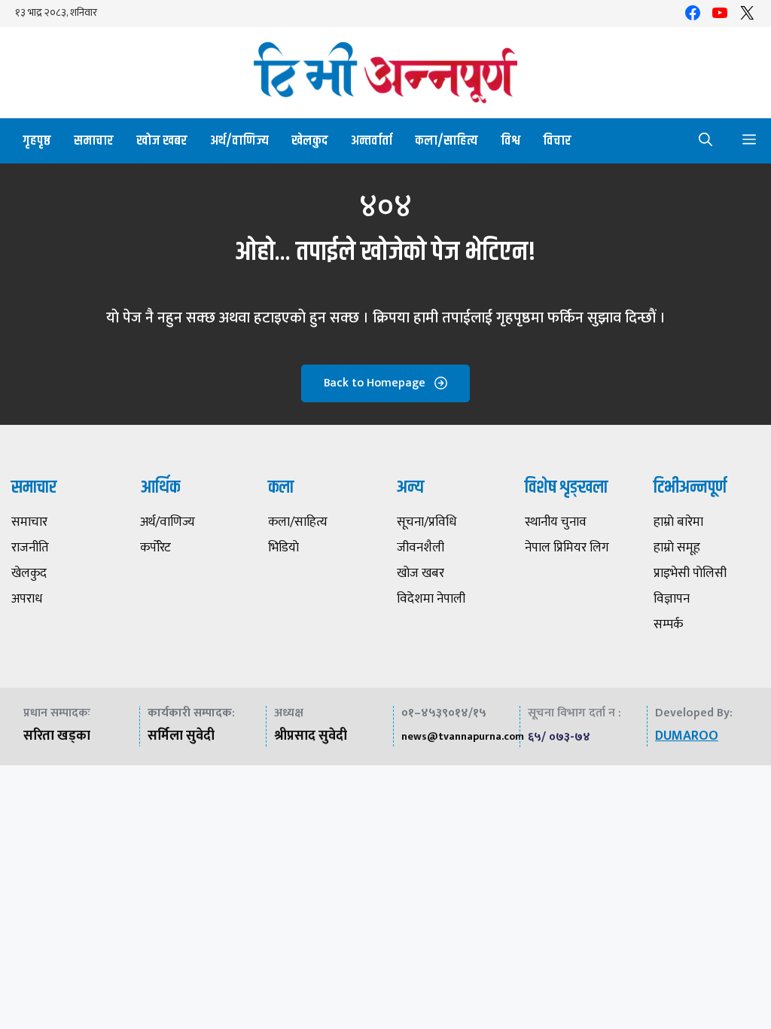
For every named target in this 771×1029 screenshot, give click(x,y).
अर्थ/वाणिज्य (239, 140)
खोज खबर (161, 140)
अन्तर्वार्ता (371, 140)
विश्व (510, 140)
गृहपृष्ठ (37, 140)
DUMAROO (686, 736)
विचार (557, 140)
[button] (705, 140)
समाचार (94, 140)
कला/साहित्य (446, 140)
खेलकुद (309, 140)
